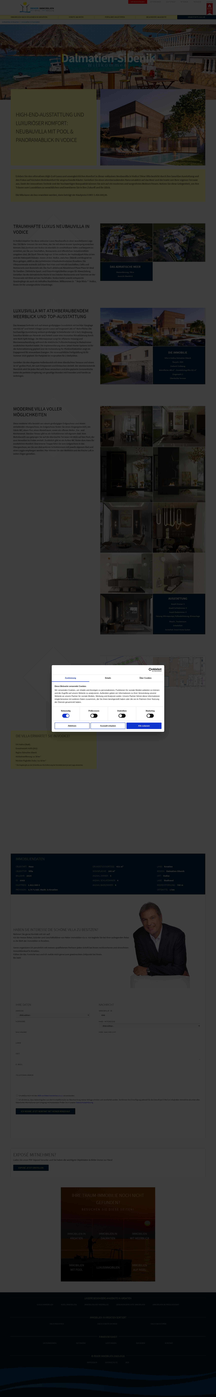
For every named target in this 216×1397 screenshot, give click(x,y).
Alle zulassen (144, 726)
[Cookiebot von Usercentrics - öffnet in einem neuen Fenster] (151, 670)
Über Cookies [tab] (146, 678)
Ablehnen (72, 726)
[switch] (94, 716)
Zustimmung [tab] (70, 678)
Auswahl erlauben (108, 726)
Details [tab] (108, 678)
